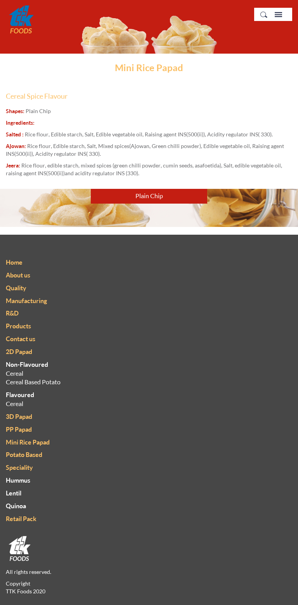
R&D (12, 313)
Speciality (19, 467)
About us (18, 275)
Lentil (13, 493)
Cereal (14, 373)
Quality (16, 288)
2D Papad (19, 352)
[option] (149, 208)
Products (18, 326)
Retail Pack (21, 519)
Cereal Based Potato (33, 382)
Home (14, 262)
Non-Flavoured (27, 364)
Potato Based (24, 455)
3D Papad (19, 416)
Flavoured (20, 395)
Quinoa (16, 506)
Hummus (18, 480)
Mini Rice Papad (28, 442)
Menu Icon (278, 14)
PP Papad (19, 429)
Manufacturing (26, 301)
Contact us (20, 339)
